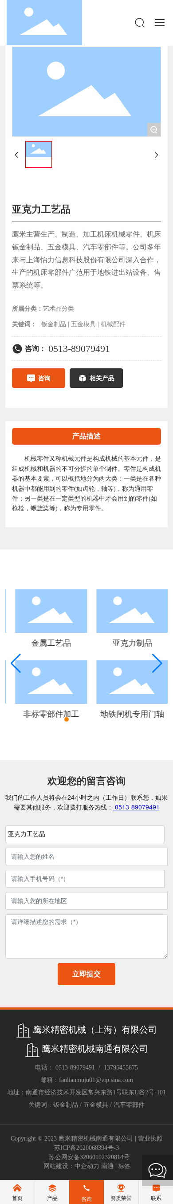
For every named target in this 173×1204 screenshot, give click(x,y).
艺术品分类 (58, 308)
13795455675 (121, 1067)
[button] (58, 719)
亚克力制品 (130, 643)
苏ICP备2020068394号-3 (86, 1148)
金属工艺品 (48, 643)
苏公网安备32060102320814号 (89, 1157)
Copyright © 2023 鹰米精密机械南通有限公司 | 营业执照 (87, 1138)
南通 (107, 1166)
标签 (124, 1166)
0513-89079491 (79, 348)
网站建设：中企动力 (71, 1166)
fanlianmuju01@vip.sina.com (96, 1080)
